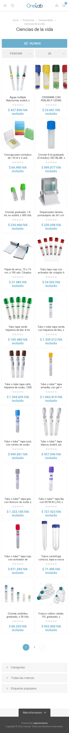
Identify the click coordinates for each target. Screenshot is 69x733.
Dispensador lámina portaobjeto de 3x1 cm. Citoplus (51, 215)
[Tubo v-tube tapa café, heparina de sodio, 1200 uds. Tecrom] (18, 364)
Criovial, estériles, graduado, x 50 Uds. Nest (18, 616)
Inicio (16, 20)
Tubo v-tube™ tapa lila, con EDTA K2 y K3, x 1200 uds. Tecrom (51, 502)
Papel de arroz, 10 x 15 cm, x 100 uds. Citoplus (17, 271)
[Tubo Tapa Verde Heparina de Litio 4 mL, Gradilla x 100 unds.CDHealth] (18, 307)
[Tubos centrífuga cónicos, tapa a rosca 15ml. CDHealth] (51, 536)
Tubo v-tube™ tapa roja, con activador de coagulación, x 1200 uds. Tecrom (17, 561)
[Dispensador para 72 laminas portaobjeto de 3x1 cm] (51, 192)
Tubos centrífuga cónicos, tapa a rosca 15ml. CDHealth (51, 559)
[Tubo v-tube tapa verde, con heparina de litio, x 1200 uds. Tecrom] (51, 307)
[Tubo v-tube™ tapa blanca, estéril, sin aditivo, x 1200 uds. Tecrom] (51, 421)
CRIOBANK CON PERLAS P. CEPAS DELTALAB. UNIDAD (51, 100)
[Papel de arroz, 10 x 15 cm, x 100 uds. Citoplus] (18, 249)
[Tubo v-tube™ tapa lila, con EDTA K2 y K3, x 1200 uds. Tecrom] (51, 479)
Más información (32, 712)
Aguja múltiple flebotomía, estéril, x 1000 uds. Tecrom (18, 100)
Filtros (35, 43)
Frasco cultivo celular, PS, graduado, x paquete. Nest (51, 616)
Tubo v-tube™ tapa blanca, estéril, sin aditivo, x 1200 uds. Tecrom (51, 446)
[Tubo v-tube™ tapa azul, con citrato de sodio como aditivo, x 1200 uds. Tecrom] (18, 421)
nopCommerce (40, 723)
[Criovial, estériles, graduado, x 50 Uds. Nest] (18, 593)
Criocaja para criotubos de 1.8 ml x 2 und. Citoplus (17, 158)
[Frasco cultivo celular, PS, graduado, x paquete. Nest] (51, 593)
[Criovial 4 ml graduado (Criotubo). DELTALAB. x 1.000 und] (51, 134)
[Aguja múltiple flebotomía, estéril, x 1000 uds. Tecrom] (18, 77)
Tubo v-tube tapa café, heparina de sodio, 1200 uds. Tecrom (18, 387)
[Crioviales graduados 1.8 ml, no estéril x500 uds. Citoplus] (18, 192)
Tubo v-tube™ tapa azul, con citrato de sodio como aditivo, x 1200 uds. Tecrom (17, 446)
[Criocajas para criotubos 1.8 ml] (18, 134)
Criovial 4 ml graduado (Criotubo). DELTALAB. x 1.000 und (51, 158)
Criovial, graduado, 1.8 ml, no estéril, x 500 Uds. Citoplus (18, 215)
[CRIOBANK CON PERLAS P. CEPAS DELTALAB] (51, 77)
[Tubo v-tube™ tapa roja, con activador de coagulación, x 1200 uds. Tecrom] (18, 536)
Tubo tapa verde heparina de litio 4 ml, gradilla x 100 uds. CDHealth (18, 331)
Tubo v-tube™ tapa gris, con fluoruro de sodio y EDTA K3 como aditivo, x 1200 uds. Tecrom (17, 503)
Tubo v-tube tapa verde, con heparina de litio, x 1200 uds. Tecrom (51, 330)
